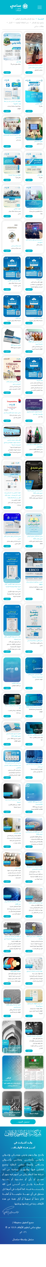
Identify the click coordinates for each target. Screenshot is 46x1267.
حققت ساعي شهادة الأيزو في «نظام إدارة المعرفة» (12, 638)
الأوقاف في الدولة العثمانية (14, 175)
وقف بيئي (18, 62)
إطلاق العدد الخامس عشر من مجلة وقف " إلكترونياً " (12, 102)
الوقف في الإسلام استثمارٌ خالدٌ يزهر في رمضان (34, 765)
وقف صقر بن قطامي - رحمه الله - (35, 735)
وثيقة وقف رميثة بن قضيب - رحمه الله (13, 706)
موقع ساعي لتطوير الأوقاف (29, 1227)
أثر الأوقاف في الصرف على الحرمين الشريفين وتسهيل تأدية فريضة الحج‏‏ (12, 937)
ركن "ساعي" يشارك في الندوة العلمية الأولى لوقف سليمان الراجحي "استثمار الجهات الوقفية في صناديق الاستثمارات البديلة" (12, 441)
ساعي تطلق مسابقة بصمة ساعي (35, 640)
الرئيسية (39, 19)
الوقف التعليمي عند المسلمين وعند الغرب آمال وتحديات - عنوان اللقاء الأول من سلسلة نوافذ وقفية (12, 495)
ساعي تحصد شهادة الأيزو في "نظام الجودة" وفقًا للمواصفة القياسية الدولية (13, 586)
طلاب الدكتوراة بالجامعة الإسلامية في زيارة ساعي (12, 136)
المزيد (29, 72)
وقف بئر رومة (40, 380)
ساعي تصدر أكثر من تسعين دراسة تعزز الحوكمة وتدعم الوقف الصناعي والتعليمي (12, 765)
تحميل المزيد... (23, 1121)
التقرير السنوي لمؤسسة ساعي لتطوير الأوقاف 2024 (13, 734)
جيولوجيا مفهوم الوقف (15, 971)
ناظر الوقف (18, 318)
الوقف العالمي (17, 209)
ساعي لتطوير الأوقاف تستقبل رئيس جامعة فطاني (35, 445)
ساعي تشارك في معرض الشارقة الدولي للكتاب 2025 (35, 492)
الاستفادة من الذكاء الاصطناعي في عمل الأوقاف (13, 902)
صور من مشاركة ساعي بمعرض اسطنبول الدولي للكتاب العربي (35, 66)
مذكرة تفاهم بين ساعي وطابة (36, 209)
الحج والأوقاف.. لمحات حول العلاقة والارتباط (35, 937)
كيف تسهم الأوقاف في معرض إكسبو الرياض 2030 (34, 833)
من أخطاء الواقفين (16, 683)
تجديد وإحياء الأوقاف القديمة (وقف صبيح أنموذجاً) (35, 1005)
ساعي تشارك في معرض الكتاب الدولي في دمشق (13, 382)
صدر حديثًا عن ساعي (16, 246)
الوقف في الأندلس (38, 318)
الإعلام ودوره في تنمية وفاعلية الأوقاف (34, 707)
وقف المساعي (17, 833)
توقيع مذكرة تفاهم (38, 141)
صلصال (16, 1239)
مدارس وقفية (39, 279)
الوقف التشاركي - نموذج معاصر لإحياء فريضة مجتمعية (35, 675)
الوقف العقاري (39, 104)
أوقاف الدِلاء (18, 868)
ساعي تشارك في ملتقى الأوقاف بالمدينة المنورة (35, 343)
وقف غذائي (40, 175)
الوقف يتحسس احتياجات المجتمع (35, 971)
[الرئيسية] (19, 7)
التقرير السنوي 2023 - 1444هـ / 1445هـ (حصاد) (35, 803)
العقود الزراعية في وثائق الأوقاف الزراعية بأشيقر (13, 1006)
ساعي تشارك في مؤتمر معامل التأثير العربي (12, 537)
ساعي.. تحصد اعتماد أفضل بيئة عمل (12, 413)
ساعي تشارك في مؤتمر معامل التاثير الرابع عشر (34, 241)
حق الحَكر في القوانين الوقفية (36, 903)
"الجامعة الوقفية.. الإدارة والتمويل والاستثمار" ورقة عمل (35, 413)
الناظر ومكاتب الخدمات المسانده (35, 1036)
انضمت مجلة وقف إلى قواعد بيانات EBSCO (34, 583)
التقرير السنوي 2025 (16, 345)
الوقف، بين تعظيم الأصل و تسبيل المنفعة (13, 801)
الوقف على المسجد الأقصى (14, 281)
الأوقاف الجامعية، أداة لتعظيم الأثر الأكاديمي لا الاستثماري (35, 868)
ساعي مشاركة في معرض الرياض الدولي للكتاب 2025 (35, 537)
